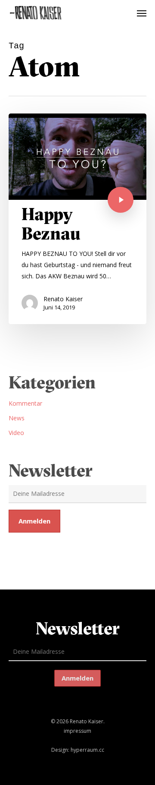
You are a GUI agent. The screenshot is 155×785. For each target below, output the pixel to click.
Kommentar (25, 403)
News (17, 418)
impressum (77, 731)
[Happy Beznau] (77, 218)
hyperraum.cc (87, 749)
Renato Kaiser (63, 299)
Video (16, 433)
